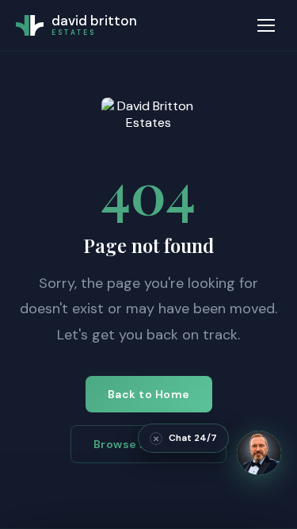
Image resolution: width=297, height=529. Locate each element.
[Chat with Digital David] (259, 453)
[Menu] (266, 25)
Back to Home (149, 394)
